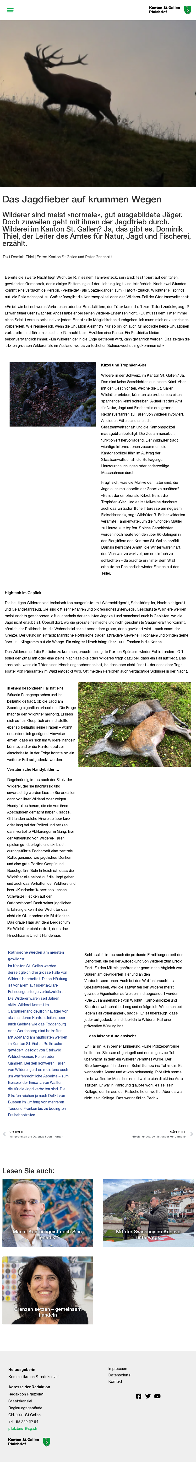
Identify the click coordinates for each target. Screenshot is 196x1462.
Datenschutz (119, 1375)
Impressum (117, 1368)
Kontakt (115, 1381)
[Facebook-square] (139, 1396)
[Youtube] (157, 1396)
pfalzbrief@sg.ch (22, 1428)
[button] (10, 10)
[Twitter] (148, 1396)
